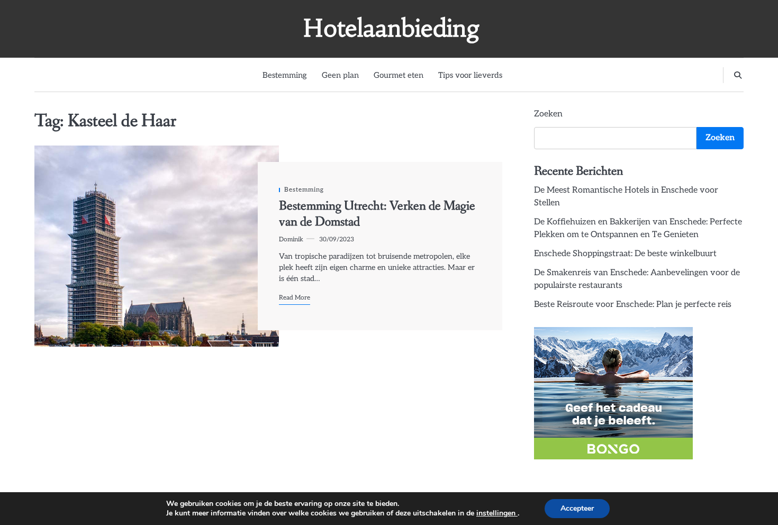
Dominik (291, 239)
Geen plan (340, 75)
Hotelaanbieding (391, 28)
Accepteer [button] (577, 508)
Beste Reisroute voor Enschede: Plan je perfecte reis (632, 305)
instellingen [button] (497, 513)
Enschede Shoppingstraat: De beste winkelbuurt (625, 254)
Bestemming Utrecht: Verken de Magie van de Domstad (377, 214)
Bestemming (285, 75)
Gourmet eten (398, 75)
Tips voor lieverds (470, 75)
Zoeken (548, 114)
